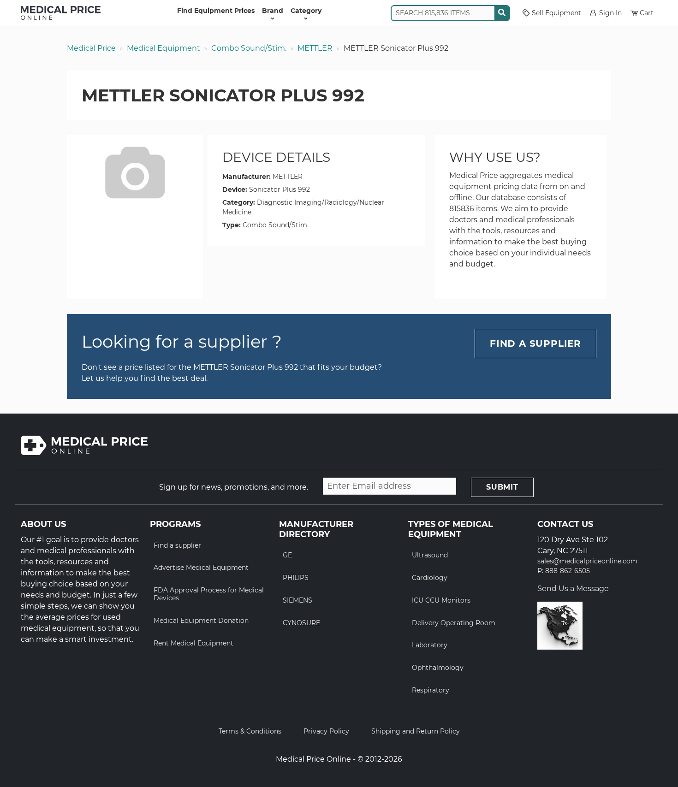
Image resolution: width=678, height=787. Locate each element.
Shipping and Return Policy (415, 731)
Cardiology (429, 578)
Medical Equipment (163, 48)
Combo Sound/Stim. (248, 48)
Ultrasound (430, 555)
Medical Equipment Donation (201, 620)
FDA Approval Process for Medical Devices (209, 594)
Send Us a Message (573, 588)
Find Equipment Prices (216, 10)
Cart (647, 13)
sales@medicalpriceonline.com (587, 561)
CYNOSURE (301, 623)
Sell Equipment (556, 13)
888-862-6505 (567, 571)
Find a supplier (177, 545)
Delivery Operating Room (453, 623)
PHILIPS (296, 578)
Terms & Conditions (250, 731)
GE (287, 555)
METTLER (315, 48)
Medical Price (91, 48)
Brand (272, 10)
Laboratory (429, 645)
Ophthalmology (438, 667)
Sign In (610, 13)
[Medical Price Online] (61, 13)
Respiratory (430, 690)
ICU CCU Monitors (441, 600)
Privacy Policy (326, 731)
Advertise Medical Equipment (201, 567)
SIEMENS (297, 600)
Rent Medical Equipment (193, 643)
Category (306, 10)
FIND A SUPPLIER (535, 343)
